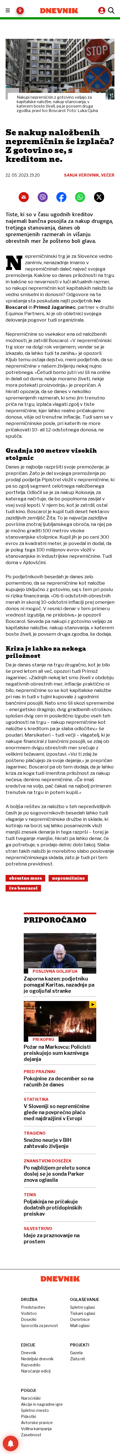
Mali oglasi (80, 1325)
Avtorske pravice (37, 1422)
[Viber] (43, 197)
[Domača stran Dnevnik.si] (59, 10)
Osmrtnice (80, 1319)
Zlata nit (77, 1358)
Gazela (76, 1352)
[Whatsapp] (80, 197)
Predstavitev (33, 1307)
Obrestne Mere (25, 878)
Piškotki (28, 1416)
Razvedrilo (30, 1365)
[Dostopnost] (20, 10)
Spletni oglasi (82, 1307)
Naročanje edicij (36, 1371)
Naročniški (30, 1398)
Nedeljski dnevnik (37, 1358)
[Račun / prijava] (102, 10)
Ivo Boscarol (23, 888)
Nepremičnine (68, 878)
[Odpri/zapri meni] (13, 11)
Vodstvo (29, 1313)
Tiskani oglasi (82, 1313)
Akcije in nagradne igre (42, 1404)
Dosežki (28, 1319)
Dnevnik (28, 1352)
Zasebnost (31, 1434)
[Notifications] (10, 1443)
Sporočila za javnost (39, 1325)
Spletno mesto (35, 1410)
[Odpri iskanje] (110, 10)
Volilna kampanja (36, 1428)
